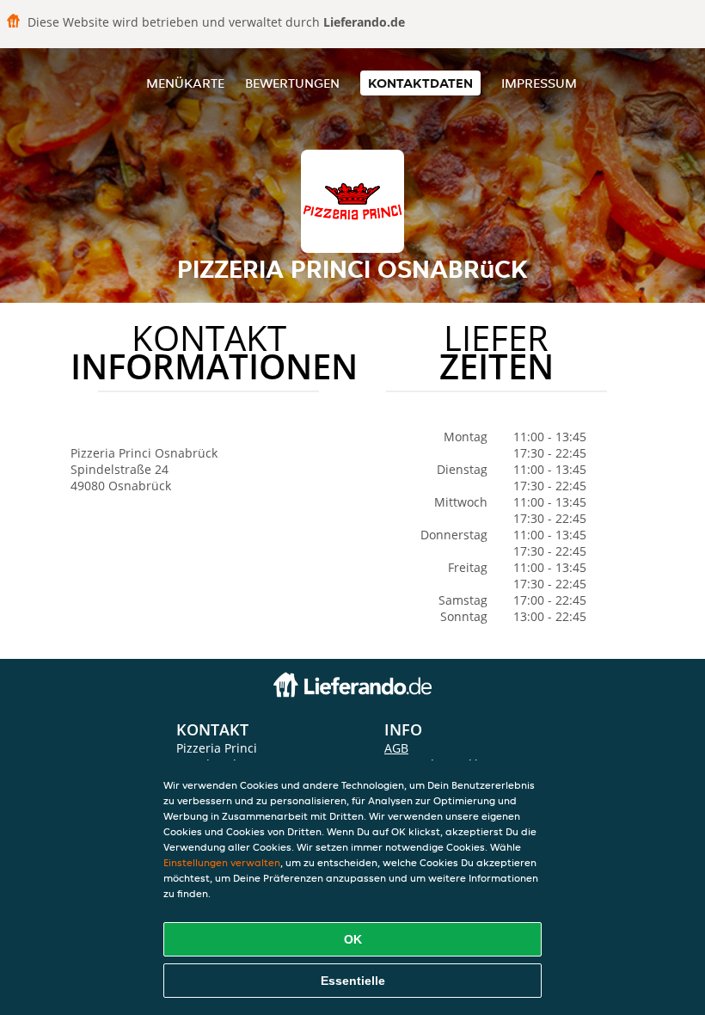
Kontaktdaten (420, 83)
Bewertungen (292, 83)
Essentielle (353, 980)
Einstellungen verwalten (221, 862)
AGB (396, 748)
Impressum (539, 83)
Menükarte (185, 83)
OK (353, 939)
